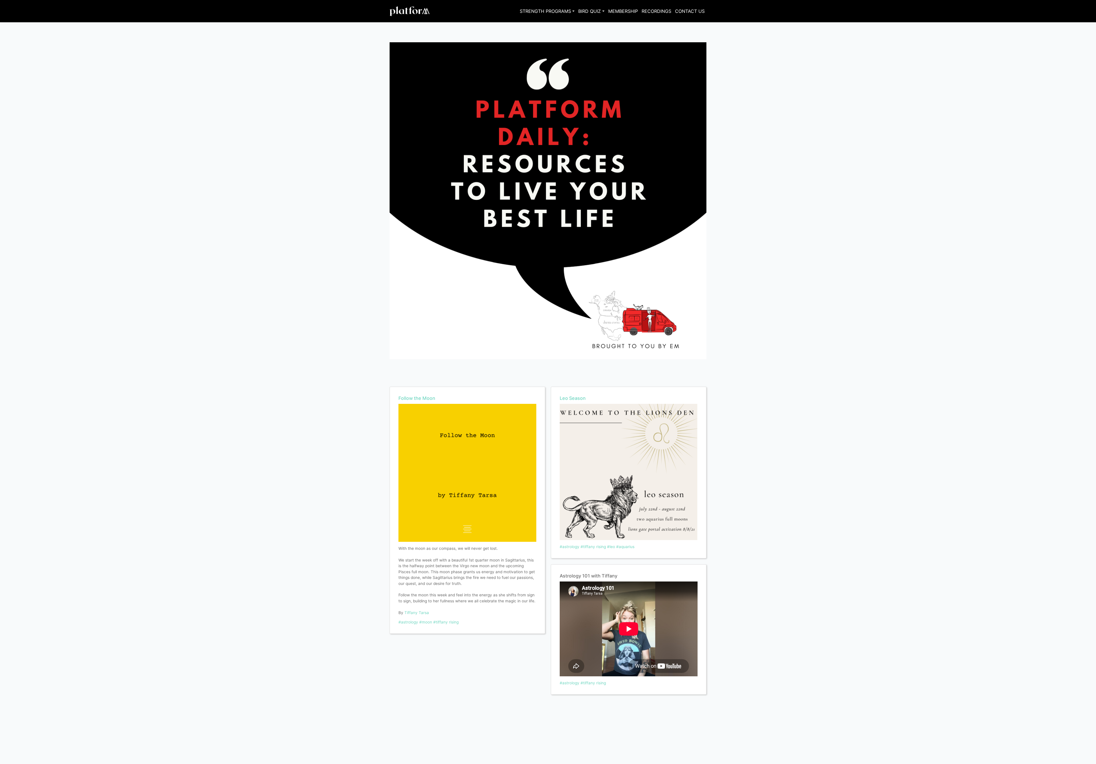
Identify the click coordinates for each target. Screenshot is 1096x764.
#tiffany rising (446, 622)
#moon (425, 622)
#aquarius (625, 546)
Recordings (656, 11)
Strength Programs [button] (545, 11)
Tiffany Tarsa (416, 612)
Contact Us (690, 11)
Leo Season (573, 398)
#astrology (408, 622)
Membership (623, 11)
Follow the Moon (416, 398)
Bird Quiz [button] (589, 11)
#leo (611, 546)
